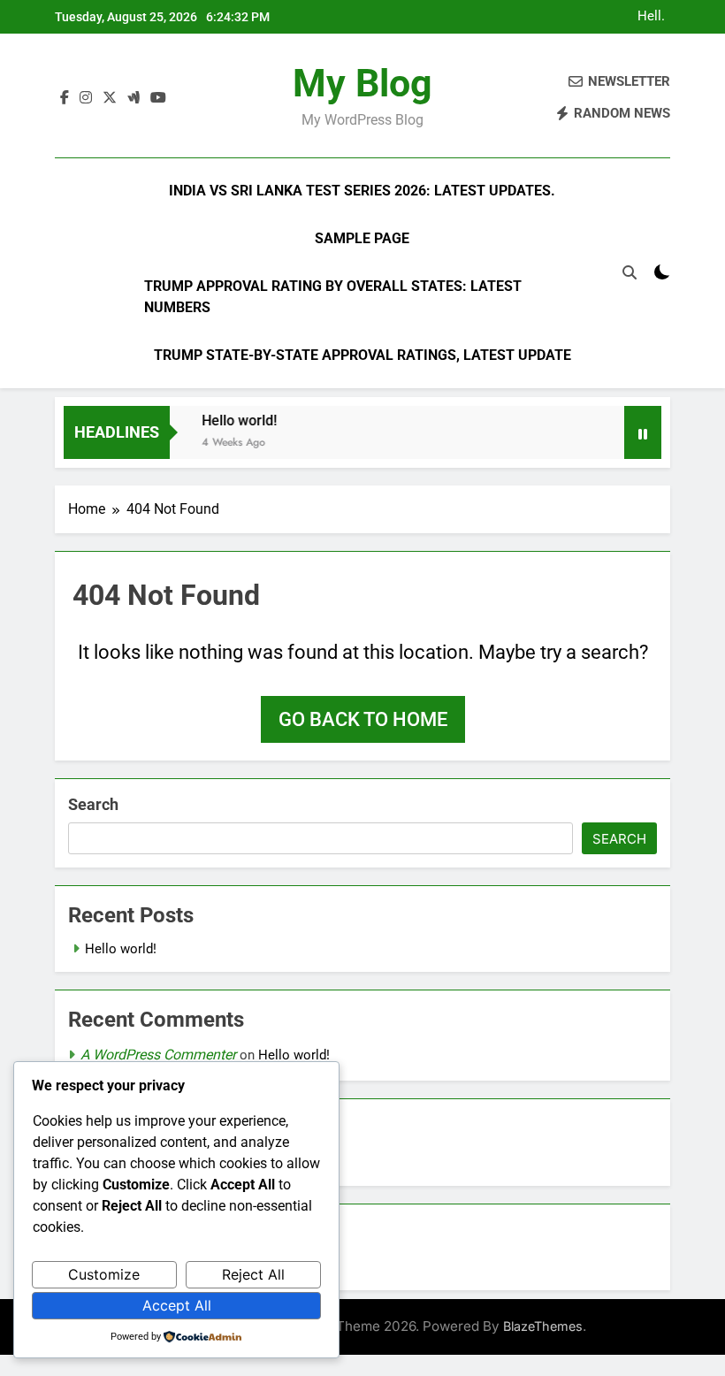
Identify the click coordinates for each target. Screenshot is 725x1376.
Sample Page (362, 238)
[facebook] (64, 98)
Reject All (253, 1274)
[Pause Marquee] (642, 432)
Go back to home (363, 719)
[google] (133, 98)
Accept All (176, 1305)
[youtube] (158, 98)
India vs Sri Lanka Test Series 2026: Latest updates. (362, 190)
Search (93, 804)
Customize (104, 1274)
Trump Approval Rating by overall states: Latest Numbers (333, 297)
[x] (109, 98)
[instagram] (85, 98)
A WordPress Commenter (158, 1054)
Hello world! (651, 17)
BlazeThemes (543, 1326)
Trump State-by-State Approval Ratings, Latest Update (362, 355)
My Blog (362, 83)
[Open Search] (629, 272)
